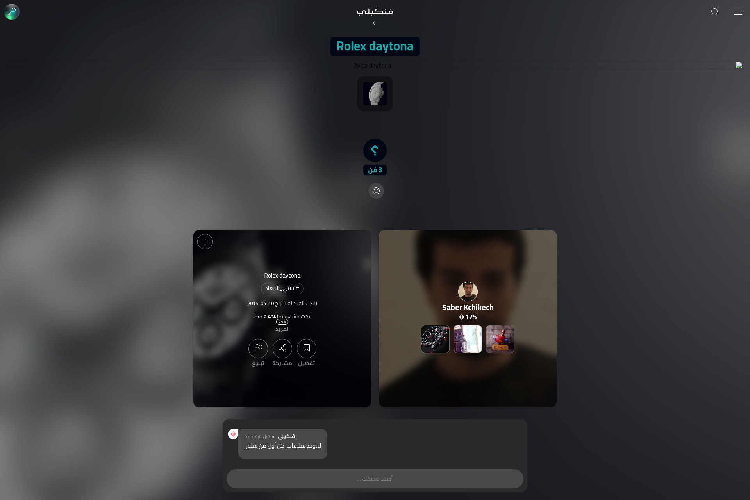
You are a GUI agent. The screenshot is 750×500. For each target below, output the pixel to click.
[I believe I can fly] (500, 339)
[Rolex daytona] (375, 65)
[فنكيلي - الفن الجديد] (375, 11)
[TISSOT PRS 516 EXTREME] (435, 339)
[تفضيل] (306, 348)
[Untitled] (468, 339)
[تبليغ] (258, 348)
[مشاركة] (282, 348)
